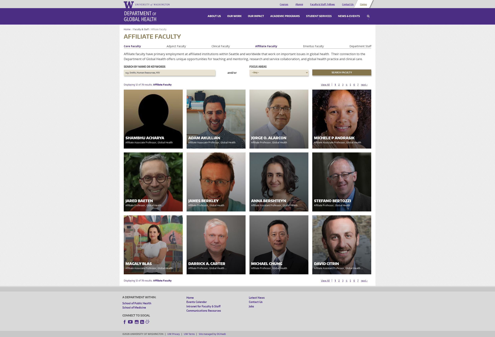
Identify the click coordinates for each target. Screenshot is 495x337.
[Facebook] (124, 322)
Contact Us (348, 4)
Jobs (251, 306)
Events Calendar (196, 302)
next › (364, 84)
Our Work (234, 16)
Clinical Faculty (221, 46)
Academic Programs (285, 16)
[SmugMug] (148, 322)
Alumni (299, 4)
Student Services (319, 16)
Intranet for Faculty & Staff (203, 306)
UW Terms (189, 334)
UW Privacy (173, 334)
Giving (363, 4)
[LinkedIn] (142, 322)
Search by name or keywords (145, 66)
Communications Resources (203, 310)
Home (127, 29)
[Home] (140, 16)
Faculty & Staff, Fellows (322, 4)
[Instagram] (136, 322)
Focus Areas (258, 66)
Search (368, 16)
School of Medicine (134, 307)
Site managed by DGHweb (212, 334)
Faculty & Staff (141, 29)
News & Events (349, 16)
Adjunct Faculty (176, 46)
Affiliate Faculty (266, 46)
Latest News (257, 297)
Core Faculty (132, 46)
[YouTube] (131, 322)
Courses (284, 4)
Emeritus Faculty (313, 46)
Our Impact (256, 16)
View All (325, 84)
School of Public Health (136, 303)
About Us (214, 16)
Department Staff (360, 46)
